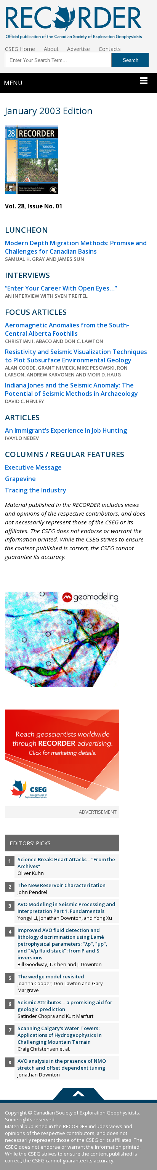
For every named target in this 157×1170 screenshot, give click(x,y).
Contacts (110, 48)
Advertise (78, 48)
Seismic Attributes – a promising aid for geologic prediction (65, 1006)
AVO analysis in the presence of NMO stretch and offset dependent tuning (62, 1064)
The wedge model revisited (51, 976)
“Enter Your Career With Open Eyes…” (61, 288)
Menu (13, 83)
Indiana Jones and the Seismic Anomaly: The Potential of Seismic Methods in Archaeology (71, 389)
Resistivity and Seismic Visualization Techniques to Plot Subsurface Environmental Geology (76, 356)
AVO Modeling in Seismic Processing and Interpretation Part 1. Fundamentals (66, 907)
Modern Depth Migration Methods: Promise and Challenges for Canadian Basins (76, 247)
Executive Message (33, 467)
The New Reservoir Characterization (62, 885)
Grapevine (20, 479)
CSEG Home (20, 48)
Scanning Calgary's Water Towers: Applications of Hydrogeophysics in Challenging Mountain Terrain (60, 1035)
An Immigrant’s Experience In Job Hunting (66, 430)
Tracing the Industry (35, 490)
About (51, 48)
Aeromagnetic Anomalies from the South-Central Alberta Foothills (67, 329)
